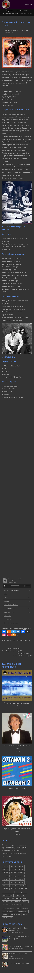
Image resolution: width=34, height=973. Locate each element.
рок (25, 640)
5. (11, 604)
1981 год (13, 879)
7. (9, 612)
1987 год (13, 885)
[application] (17, 586)
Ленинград (6, 905)
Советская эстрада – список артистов (14, 845)
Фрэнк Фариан (15, 914)
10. (12, 623)
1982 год (20, 879)
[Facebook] (23, 631)
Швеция (25, 914)
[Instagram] (4, 634)
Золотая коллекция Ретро (20, 898)
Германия (6, 898)
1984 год (13, 882)
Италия (25, 901)
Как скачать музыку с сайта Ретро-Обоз (14, 853)
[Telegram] (13, 631)
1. (11, 590)
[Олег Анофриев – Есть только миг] (5, 947)
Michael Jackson (8, 892)
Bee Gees (5, 889)
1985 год (20, 882)
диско (5, 917)
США (29, 640)
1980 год (5, 879)
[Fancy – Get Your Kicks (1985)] (5, 964)
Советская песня (8, 911)
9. (7, 619)
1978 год (13, 876)
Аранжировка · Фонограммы (11, 850)
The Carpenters (18, 640)
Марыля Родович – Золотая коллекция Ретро (17, 830)
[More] (13, 634)
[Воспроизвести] (5, 586)
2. (5, 594)
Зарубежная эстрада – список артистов (14, 848)
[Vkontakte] (4, 631)
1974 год (5, 872)
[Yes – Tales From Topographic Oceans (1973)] (5, 939)
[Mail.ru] (18, 631)
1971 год (5, 869)
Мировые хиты (17, 905)
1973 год (20, 869)
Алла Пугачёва (7, 895)
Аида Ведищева (21, 892)
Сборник (25, 908)
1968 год (5, 866)
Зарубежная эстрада (11, 30)
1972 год (13, 869)
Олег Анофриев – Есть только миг (20, 946)
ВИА (23, 895)
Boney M (13, 889)
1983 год (5, 882)
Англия (17, 895)
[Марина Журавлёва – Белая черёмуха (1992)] (5, 930)
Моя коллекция (7, 856)
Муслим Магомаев (8, 908)
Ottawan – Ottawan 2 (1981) (17, 788)
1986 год (5, 885)
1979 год (20, 876)
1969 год (13, 866)
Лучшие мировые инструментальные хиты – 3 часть (17, 704)
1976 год (9, 640)
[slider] (28, 585)
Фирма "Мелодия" (22, 911)
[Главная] (2, 13)
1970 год (20, 866)
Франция (5, 914)
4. (6, 601)
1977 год (5, 876)
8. (7, 615)
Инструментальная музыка (11, 901)
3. (6, 597)
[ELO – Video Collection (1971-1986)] (5, 956)
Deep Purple (23, 889)
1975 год (13, 872)
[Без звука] (24, 586)
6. (10, 608)
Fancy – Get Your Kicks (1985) (19, 964)
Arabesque (21, 885)
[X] (27, 631)
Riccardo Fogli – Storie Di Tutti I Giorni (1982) (17, 747)
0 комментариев (19, 932)
